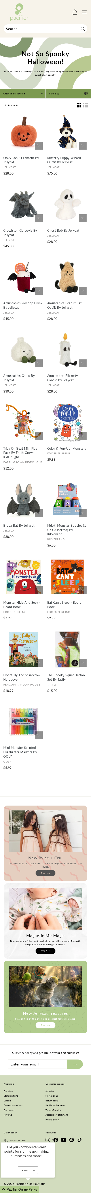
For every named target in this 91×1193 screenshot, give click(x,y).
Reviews (8, 1115)
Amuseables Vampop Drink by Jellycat (22, 305)
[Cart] (75, 12)
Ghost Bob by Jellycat (63, 230)
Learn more (28, 1170)
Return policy (52, 1100)
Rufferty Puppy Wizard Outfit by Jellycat (64, 160)
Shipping (50, 1091)
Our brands (9, 1110)
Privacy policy (52, 1119)
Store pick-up (52, 1096)
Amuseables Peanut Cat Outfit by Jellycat (64, 305)
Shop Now (45, 873)
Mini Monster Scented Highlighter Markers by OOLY (20, 752)
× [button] (53, 1139)
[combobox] (45, 28)
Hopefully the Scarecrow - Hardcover (23, 677)
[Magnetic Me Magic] (45, 909)
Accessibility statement (57, 1115)
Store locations (11, 1096)
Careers (7, 1100)
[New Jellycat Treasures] (45, 986)
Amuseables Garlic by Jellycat (19, 378)
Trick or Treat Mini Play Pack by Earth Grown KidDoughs (20, 453)
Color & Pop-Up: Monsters (66, 448)
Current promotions (13, 1105)
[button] (33, 1189)
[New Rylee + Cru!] (45, 831)
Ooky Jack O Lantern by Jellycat (21, 160)
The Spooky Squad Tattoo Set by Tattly (66, 677)
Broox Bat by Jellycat (19, 525)
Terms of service (53, 1110)
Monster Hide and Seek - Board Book (21, 605)
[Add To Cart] (39, 146)
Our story (8, 1091)
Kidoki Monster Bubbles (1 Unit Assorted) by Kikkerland (66, 530)
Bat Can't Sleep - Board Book (64, 605)
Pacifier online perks (55, 1105)
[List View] (85, 105)
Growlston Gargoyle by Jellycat (20, 233)
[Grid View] (79, 105)
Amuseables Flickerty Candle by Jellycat (62, 378)
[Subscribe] (75, 1064)
